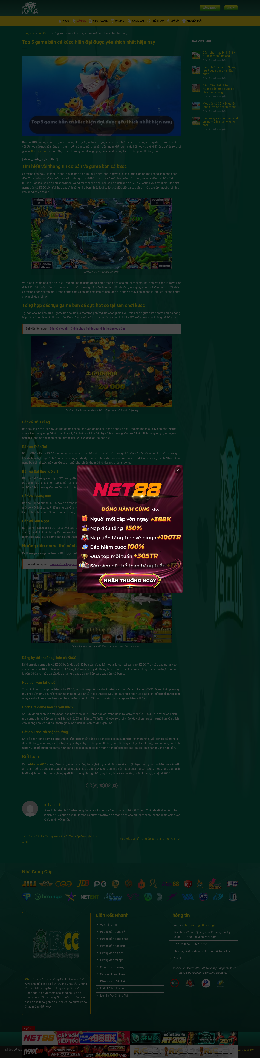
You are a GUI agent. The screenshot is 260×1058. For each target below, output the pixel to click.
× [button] (178, 470)
